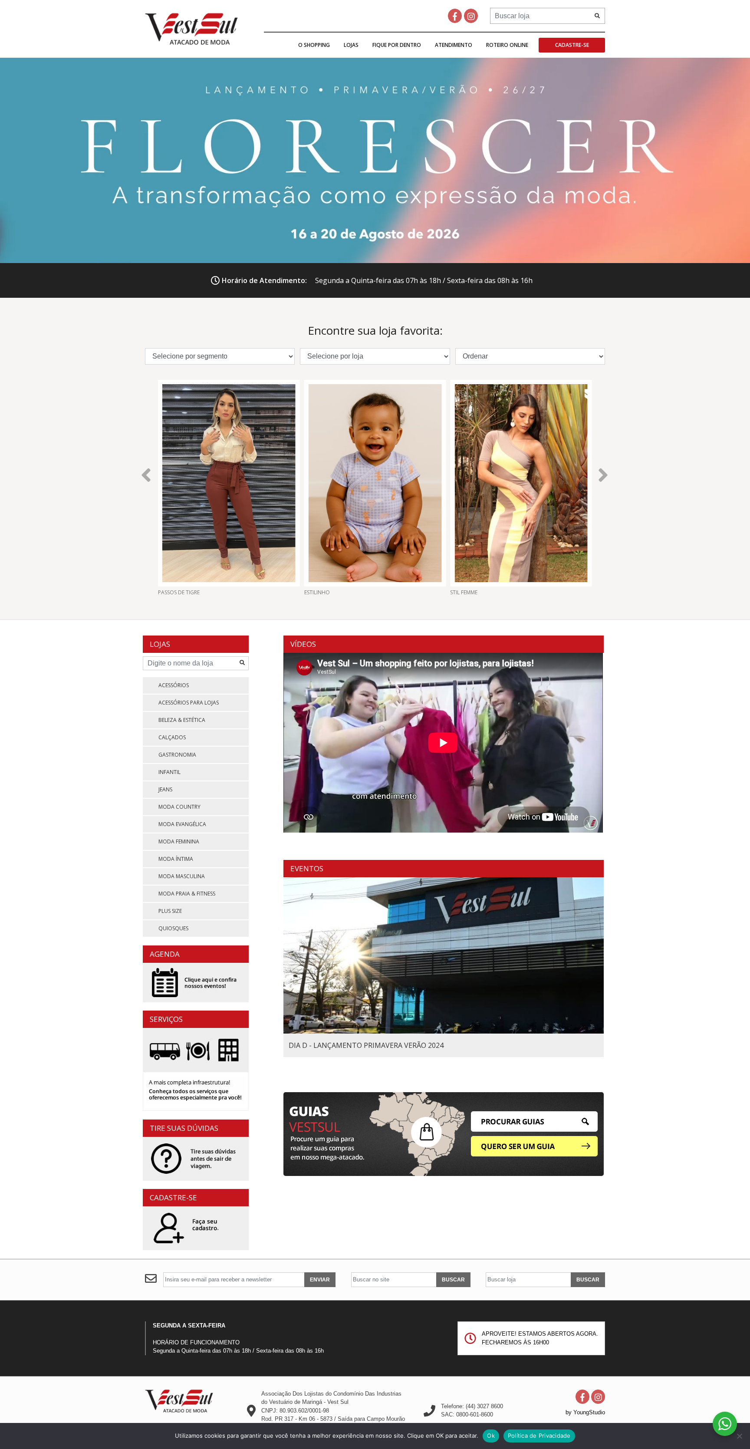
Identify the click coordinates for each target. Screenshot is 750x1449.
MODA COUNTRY (179, 806)
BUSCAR (453, 1280)
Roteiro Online (507, 45)
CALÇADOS (172, 737)
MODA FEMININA (178, 841)
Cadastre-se (572, 45)
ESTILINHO (252, 592)
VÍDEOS (303, 644)
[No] (739, 1436)
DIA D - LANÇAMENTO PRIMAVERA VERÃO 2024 (366, 1045)
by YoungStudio (585, 1412)
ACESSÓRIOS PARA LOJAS (188, 702)
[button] (146, 473)
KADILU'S (542, 592)
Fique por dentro (396, 45)
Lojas (351, 45)
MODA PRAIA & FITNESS (186, 893)
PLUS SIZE (170, 911)
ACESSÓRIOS (173, 685)
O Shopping (314, 45)
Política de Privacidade (539, 1435)
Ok (491, 1435)
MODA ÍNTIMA (175, 859)
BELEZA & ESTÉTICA (181, 720)
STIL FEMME (398, 592)
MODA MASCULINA (181, 876)
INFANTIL (169, 772)
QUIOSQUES (173, 928)
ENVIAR (320, 1280)
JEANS (165, 789)
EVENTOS (306, 868)
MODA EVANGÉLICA (182, 824)
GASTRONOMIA (177, 754)
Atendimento (453, 45)
